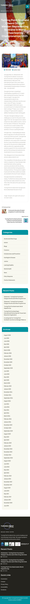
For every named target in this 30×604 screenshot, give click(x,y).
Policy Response (8, 276)
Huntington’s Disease (9, 257)
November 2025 (8, 362)
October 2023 (7, 428)
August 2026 (7, 335)
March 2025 (7, 383)
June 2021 (6, 491)
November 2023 (8, 425)
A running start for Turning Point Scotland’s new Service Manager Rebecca (15, 319)
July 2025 (6, 371)
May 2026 (6, 344)
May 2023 (6, 437)
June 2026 (6, 341)
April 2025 (6, 380)
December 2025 (8, 359)
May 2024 (6, 410)
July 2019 (6, 505)
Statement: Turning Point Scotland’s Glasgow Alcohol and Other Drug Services (15, 297)
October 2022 (7, 455)
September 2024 (8, 398)
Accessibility (4, 587)
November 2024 (8, 392)
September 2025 (8, 368)
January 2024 (7, 422)
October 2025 (7, 365)
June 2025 (6, 374)
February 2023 (7, 443)
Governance (4, 579)
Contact (3, 581)
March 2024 (7, 416)
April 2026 (6, 347)
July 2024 (6, 404)
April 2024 (6, 413)
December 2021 (8, 482)
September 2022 (8, 458)
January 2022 (7, 479)
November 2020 (8, 503)
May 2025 (6, 377)
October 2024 (7, 395)
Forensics (6, 250)
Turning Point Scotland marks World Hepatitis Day (13, 307)
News (19, 69)
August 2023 (7, 434)
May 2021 (6, 494)
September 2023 (8, 431)
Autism (6, 242)
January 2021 (7, 500)
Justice (15, 69)
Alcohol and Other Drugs (10, 239)
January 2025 (7, 389)
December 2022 (8, 449)
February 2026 (8, 353)
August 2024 (7, 401)
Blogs (5, 246)
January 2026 (7, 356)
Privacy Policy (4, 584)
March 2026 (7, 350)
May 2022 (6, 470)
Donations (3, 589)
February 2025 (7, 386)
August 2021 (7, 488)
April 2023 (6, 440)
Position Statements (9, 280)
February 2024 (8, 419)
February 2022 (7, 476)
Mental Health (7, 269)
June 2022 (6, 467)
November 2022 (8, 452)
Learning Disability (9, 265)
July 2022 (6, 464)
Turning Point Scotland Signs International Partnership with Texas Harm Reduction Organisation (15, 313)
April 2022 (6, 473)
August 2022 (7, 461)
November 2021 (8, 485)
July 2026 (6, 338)
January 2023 (7, 446)
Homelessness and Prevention (12, 254)
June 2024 (6, 407)
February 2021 (7, 497)
